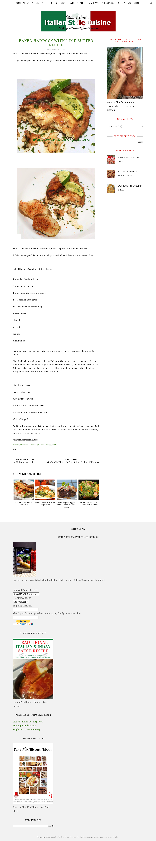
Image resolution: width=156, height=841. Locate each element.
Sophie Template (84, 837)
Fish (14, 449)
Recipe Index (56, 3)
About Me (77, 3)
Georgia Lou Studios (110, 837)
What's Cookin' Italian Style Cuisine (61, 837)
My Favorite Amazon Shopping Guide (114, 3)
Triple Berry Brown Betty (26, 729)
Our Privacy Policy (29, 3)
